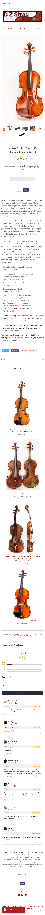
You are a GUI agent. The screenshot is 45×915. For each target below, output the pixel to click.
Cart (23, 29)
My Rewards (31, 906)
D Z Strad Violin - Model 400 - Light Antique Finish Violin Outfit (22, 621)
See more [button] (38, 773)
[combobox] (41, 686)
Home (3, 634)
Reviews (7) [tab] (6, 677)
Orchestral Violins (21, 634)
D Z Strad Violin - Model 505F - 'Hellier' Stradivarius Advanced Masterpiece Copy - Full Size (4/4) (22, 557)
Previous (3, 360)
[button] (22, 156)
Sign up (8, 3)
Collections (10, 634)
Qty (18, 187)
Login (4, 3)
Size (22, 175)
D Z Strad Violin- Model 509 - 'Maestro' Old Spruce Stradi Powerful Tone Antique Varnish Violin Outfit (22, 431)
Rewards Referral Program (25, 908)
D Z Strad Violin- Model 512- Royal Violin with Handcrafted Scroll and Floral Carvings (22, 493)
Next (42, 360)
